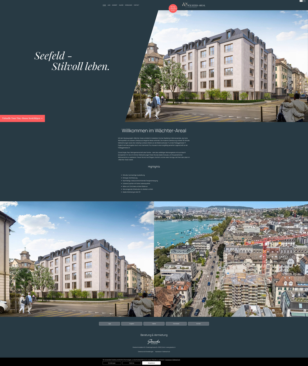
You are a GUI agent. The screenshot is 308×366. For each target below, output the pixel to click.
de (301, 1)
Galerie (121, 5)
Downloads (128, 5)
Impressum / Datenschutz (162, 351)
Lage (109, 5)
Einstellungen (112, 363)
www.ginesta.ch (170, 347)
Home (104, 5)
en (304, 1)
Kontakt (136, 5)
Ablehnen (131, 363)
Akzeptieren (151, 363)
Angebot (114, 5)
